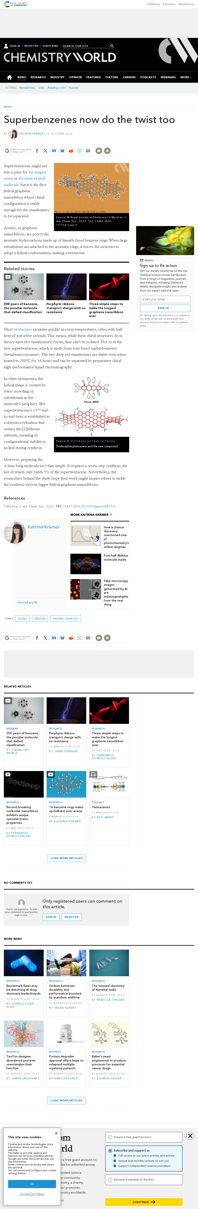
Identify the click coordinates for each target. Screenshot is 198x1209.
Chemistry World (17, 751)
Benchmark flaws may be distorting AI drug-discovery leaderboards (23, 990)
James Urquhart (25, 1078)
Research (55, 728)
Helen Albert (65, 1007)
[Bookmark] (107, 150)
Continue (141, 1202)
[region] (32, 1167)
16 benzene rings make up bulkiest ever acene (66, 809)
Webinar (12, 728)
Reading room (57, 87)
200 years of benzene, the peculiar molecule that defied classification (23, 308)
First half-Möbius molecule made (116, 557)
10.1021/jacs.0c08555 (98, 506)
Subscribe (50, 46)
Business (55, 1051)
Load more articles (67, 858)
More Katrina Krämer (89, 515)
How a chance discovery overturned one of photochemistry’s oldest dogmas (116, 537)
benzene (40, 618)
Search (112, 45)
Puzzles (74, 87)
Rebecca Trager (110, 1000)
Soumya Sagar (109, 1078)
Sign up (163, 308)
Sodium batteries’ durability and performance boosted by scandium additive (65, 991)
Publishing (153, 4)
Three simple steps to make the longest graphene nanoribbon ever (106, 310)
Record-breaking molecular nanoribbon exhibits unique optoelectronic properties (22, 815)
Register (31, 46)
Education (169, 4)
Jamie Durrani (66, 751)
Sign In (15, 46)
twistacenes (23, 329)
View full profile (27, 602)
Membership (186, 4)
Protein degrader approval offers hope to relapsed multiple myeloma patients (66, 1062)
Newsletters (27, 87)
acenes (22, 618)
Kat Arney (105, 817)
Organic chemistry (66, 618)
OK (32, 1183)
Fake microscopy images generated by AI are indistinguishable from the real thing (116, 592)
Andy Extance (66, 1078)
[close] (129, 141)
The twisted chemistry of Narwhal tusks (108, 987)
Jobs (41, 87)
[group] (184, 77)
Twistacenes (101, 807)
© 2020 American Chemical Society (91, 441)
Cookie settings (32, 1194)
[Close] (56, 1133)
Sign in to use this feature (110, 141)
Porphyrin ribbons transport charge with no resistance (66, 308)
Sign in (51, 917)
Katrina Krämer (31, 133)
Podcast (98, 802)
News (8, 107)
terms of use (151, 318)
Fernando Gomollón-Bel (104, 757)
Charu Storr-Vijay (20, 1005)
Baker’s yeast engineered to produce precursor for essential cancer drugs (109, 1062)
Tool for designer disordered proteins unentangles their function (20, 1062)
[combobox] (87, 46)
